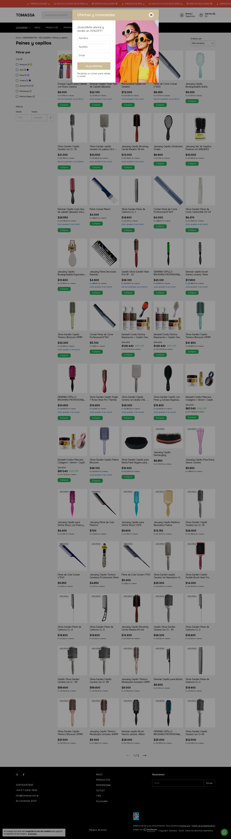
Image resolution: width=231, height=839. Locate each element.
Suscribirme (94, 66)
